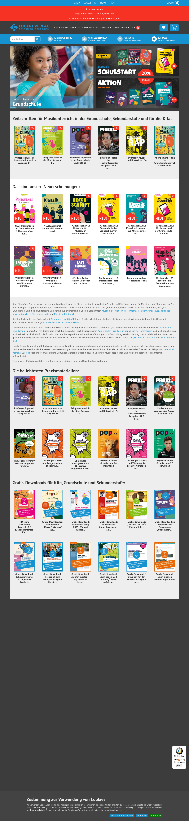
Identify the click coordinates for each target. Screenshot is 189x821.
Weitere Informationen (121, 815)
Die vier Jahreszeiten (142, 330)
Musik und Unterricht (64, 314)
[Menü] (184, 747)
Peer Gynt (122, 330)
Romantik (17, 352)
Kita (56, 27)
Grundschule (68, 27)
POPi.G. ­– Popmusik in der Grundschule (139, 310)
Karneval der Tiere (107, 330)
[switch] (179, 765)
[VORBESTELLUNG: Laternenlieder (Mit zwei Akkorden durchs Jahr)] (24, 260)
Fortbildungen (120, 27)
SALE (133, 27)
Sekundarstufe (85, 27)
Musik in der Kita (110, 310)
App (113, 2)
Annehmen (156, 815)
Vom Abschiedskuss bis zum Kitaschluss (61, 322)
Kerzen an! (139, 337)
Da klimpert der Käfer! (61, 319)
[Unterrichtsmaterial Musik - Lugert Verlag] (29, 27)
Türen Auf (150, 337)
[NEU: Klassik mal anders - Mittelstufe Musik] (52, 208)
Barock (26, 352)
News (103, 2)
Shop (77, 2)
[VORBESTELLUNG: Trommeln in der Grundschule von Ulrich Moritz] (108, 208)
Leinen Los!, (127, 337)
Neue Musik (169, 349)
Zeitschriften (103, 27)
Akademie (90, 2)
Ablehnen (142, 815)
